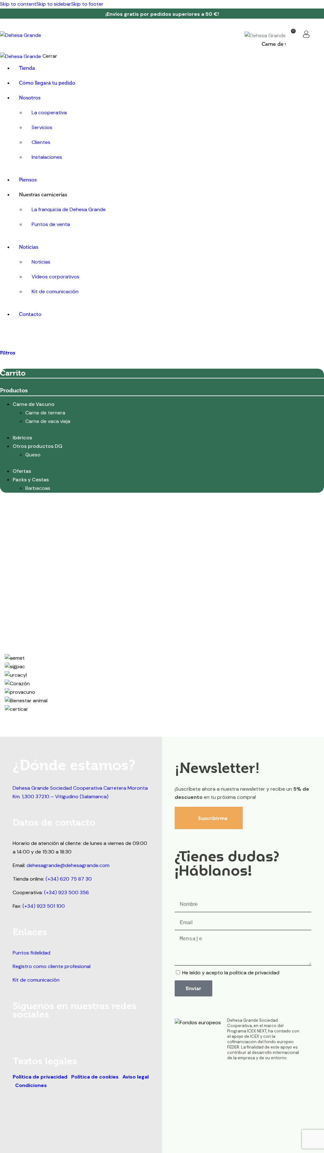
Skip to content (18, 4)
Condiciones (31, 1085)
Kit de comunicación (36, 980)
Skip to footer (87, 4)
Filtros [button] (7, 353)
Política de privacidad (40, 1076)
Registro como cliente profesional (51, 966)
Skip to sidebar (53, 4)
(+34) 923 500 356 (66, 892)
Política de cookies (95, 1076)
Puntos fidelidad (31, 952)
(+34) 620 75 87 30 (69, 879)
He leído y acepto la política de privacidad (230, 972)
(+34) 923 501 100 (43, 906)
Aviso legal (135, 1076)
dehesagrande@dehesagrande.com (68, 865)
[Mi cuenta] (306, 34)
